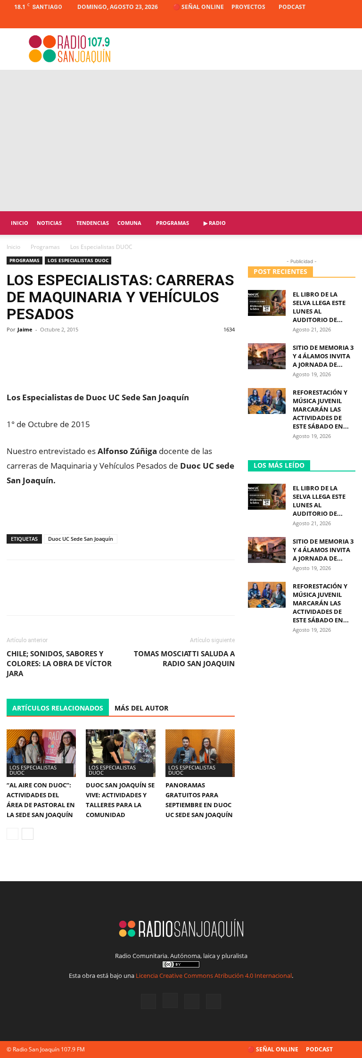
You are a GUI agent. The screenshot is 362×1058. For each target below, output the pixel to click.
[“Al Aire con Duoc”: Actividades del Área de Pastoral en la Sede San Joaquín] (41, 753)
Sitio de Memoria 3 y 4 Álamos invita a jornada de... (323, 356)
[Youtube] (348, 21)
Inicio (19, 222)
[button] (344, 223)
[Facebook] (302, 21)
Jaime (25, 329)
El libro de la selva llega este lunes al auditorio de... (319, 307)
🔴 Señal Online (198, 7)
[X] (333, 21)
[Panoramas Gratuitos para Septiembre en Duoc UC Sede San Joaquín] (200, 753)
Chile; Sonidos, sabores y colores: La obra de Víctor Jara (59, 663)
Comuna (129, 222)
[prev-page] (12, 834)
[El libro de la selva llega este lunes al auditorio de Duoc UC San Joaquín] (267, 303)
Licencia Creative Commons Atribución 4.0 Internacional (214, 975)
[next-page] (27, 834)
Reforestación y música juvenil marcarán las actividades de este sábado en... (321, 409)
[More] (224, 350)
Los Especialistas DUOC (78, 260)
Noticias (49, 222)
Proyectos (248, 7)
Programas (172, 222)
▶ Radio (215, 222)
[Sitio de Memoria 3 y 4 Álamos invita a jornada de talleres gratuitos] (267, 356)
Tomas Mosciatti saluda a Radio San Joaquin (184, 658)
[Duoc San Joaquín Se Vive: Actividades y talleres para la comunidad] (120, 753)
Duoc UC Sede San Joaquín (80, 538)
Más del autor (141, 707)
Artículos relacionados (57, 707)
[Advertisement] (181, 140)
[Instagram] (317, 21)
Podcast (292, 7)
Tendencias (92, 222)
